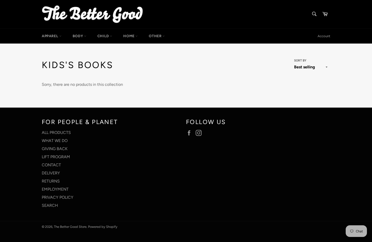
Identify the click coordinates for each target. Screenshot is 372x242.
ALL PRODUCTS (56, 132)
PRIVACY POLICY (57, 197)
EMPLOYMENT (55, 189)
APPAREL (50, 36)
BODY (78, 36)
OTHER (155, 36)
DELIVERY (51, 173)
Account (324, 36)
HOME (129, 36)
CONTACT (51, 165)
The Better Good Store (70, 227)
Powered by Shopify (102, 227)
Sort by (300, 60)
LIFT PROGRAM (56, 156)
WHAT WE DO (55, 140)
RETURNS (51, 181)
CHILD (103, 36)
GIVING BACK (55, 148)
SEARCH (50, 205)
